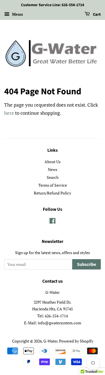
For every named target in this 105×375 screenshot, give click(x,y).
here (9, 113)
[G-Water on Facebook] (52, 221)
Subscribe (86, 264)
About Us (52, 161)
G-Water (50, 341)
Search (53, 177)
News (52, 169)
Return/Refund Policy (52, 193)
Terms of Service (52, 185)
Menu (17, 14)
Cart (96, 14)
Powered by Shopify (76, 341)
